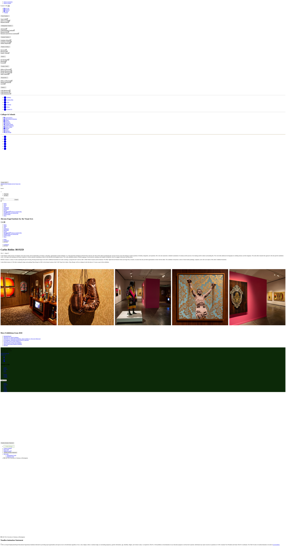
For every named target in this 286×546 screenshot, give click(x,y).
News (5, 371)
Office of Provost (5, 69)
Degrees (5, 369)
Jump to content (7, 3)
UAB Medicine (5, 90)
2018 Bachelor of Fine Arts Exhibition (13, 342)
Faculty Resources (6, 72)
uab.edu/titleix (276, 544)
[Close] (9, 6)
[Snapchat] (5, 146)
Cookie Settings (9, 446)
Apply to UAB (5, 20)
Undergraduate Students (6, 25)
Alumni (2, 56)
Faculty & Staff (4, 66)
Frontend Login (10, 456)
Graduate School (5, 40)
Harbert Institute (5, 82)
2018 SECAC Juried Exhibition (11, 337)
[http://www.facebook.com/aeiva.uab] (4, 357)
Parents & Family (5, 46)
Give (5, 370)
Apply (5, 367)
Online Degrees (5, 43)
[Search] (2, 185)
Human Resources (5, 71)
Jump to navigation (8, 1)
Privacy (6, 449)
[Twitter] (5, 139)
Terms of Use (7, 451)
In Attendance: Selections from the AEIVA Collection (16, 340)
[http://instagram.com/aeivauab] (4, 360)
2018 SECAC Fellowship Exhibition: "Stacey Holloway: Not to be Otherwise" (22, 338)
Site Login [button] (6, 454)
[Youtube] (5, 144)
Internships (6, 209)
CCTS (3, 84)
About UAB (3, 380)
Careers (5, 375)
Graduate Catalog (5, 42)
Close (2, 222)
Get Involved (4, 59)
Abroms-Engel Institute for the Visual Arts (10, 183)
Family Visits (4, 53)
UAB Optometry (5, 93)
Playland (6, 345)
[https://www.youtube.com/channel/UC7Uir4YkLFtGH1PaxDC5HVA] (4, 361)
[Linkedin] (5, 148)
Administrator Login (11, 455)
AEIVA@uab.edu (5, 353)
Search (2, 198)
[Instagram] (5, 141)
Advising (3, 29)
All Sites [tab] (6, 195)
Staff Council (4, 74)
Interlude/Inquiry (7, 336)
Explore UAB (4, 182)
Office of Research (6, 81)
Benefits (3, 61)
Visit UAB (3, 19)
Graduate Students (5, 37)
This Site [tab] (6, 194)
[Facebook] (5, 136)
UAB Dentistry (5, 92)
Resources (3, 51)
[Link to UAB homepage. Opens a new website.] (14, 395)
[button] (29, 297)
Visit (5, 206)
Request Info (4, 22)
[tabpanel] (143, 199)
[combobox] (7, 199)
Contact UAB (8, 448)
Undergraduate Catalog (7, 30)
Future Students (4, 16)
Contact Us (3, 354)
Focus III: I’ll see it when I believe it (12, 341)
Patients (3, 87)
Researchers (4, 77)
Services (3, 50)
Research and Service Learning (9, 33)
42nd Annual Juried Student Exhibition (13, 344)
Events (3, 63)
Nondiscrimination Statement (7, 443)
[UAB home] (143, 181)
